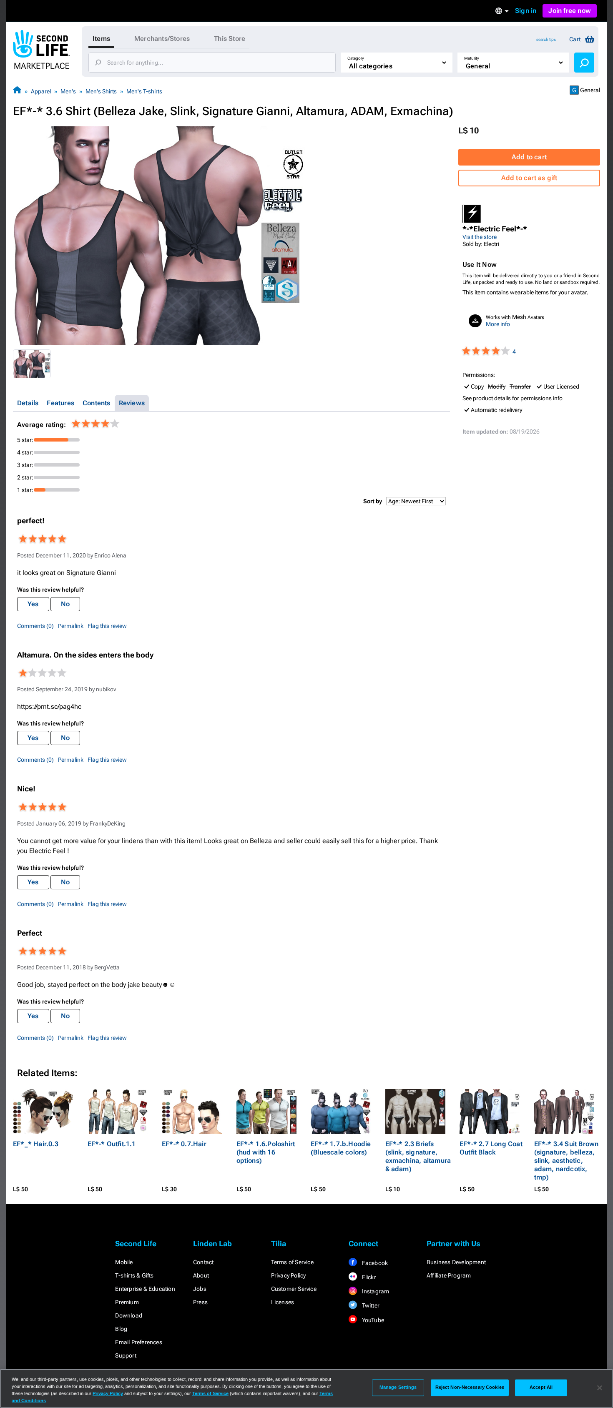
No (65, 604)
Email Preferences (138, 1342)
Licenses (282, 1302)
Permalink (70, 625)
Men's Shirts (101, 91)
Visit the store (479, 236)
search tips (546, 39)
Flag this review (107, 625)
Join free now (569, 11)
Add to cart (529, 157)
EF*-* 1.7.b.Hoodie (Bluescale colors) (341, 1148)
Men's (68, 91)
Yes (33, 604)
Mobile (124, 1262)
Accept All (541, 1387)
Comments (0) (35, 625)
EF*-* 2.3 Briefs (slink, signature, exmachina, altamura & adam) (418, 1156)
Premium (126, 1302)
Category (355, 58)
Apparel (41, 91)
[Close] (599, 1387)
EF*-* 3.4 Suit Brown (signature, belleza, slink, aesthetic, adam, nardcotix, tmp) (566, 1160)
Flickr (368, 1277)
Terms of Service (292, 1262)
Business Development (456, 1262)
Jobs (199, 1288)
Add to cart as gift (529, 178)
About (201, 1275)
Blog (121, 1328)
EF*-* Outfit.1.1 (112, 1144)
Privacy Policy (288, 1275)
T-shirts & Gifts (134, 1275)
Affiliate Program (449, 1275)
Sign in (525, 11)
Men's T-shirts (144, 91)
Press (200, 1302)
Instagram (374, 1291)
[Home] (17, 91)
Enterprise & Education (145, 1288)
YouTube (372, 1320)
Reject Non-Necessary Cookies (469, 1387)
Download (128, 1315)
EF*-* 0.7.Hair (184, 1144)
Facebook (374, 1263)
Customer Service (294, 1288)
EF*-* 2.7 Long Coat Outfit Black (491, 1148)
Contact (203, 1262)
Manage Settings (398, 1387)
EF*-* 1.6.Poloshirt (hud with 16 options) (265, 1152)
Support (125, 1355)
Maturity (471, 58)
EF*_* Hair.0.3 (35, 1144)
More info (498, 324)
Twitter (369, 1305)
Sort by (372, 501)
